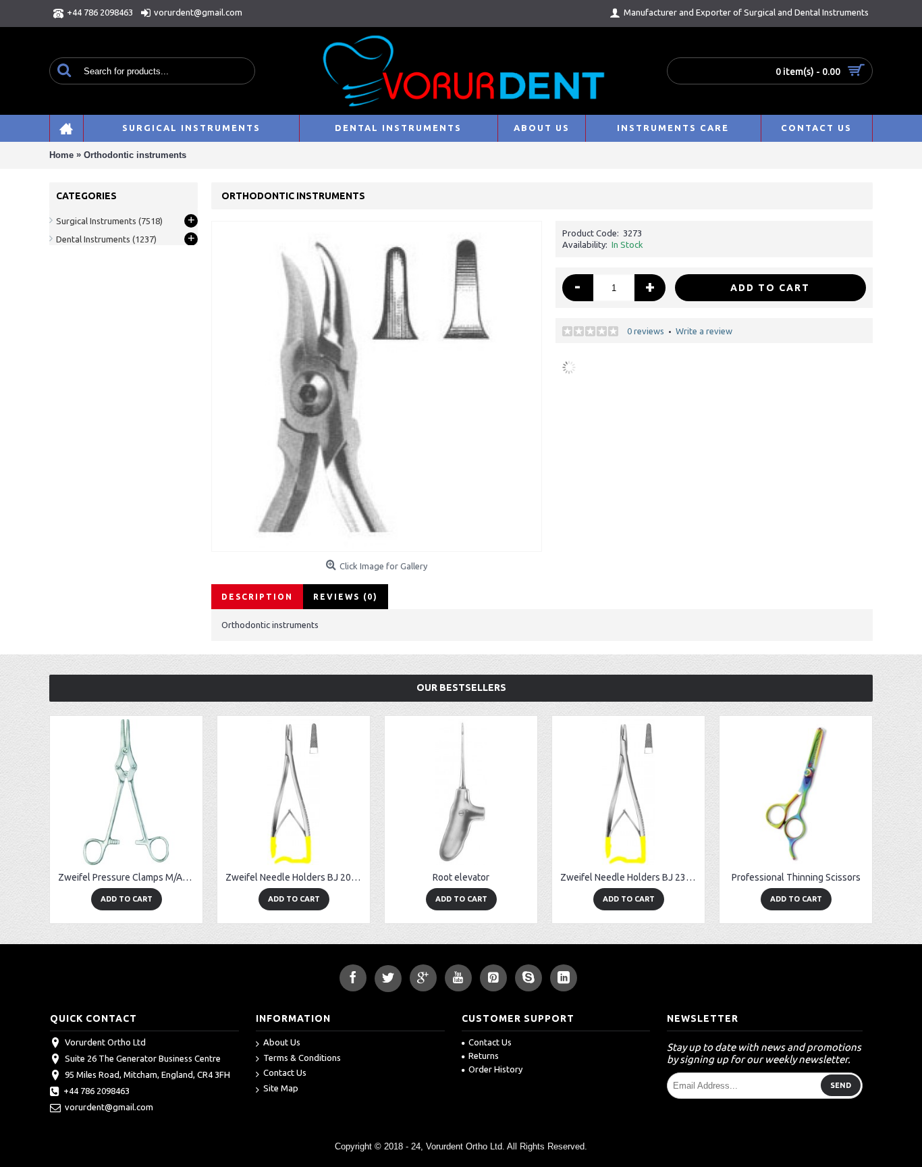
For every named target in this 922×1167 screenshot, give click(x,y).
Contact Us (284, 1072)
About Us (281, 1042)
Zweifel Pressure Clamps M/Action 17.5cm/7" (128, 877)
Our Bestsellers (461, 687)
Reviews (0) (345, 596)
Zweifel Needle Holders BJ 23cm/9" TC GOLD (630, 877)
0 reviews (645, 331)
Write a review (704, 331)
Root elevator (461, 877)
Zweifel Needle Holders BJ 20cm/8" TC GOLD (296, 877)
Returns (483, 1055)
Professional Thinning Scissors (796, 877)
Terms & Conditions (302, 1057)
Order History (495, 1069)
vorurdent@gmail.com (109, 1107)
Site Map (280, 1088)
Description (257, 596)
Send (840, 1085)
